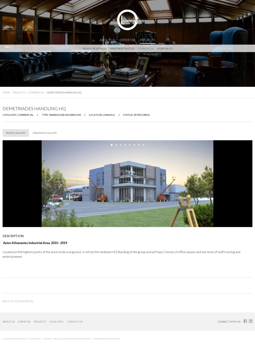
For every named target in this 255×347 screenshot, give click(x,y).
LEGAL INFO (56, 321)
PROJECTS (147, 40)
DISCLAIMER (35, 338)
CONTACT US (74, 321)
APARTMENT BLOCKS (122, 48)
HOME (6, 92)
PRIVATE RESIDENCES (94, 48)
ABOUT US (107, 40)
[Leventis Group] (127, 20)
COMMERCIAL (146, 48)
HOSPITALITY (165, 48)
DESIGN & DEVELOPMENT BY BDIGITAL (73, 338)
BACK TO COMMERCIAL (18, 301)
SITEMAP (47, 338)
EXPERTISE (127, 40)
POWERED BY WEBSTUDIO (107, 338)
